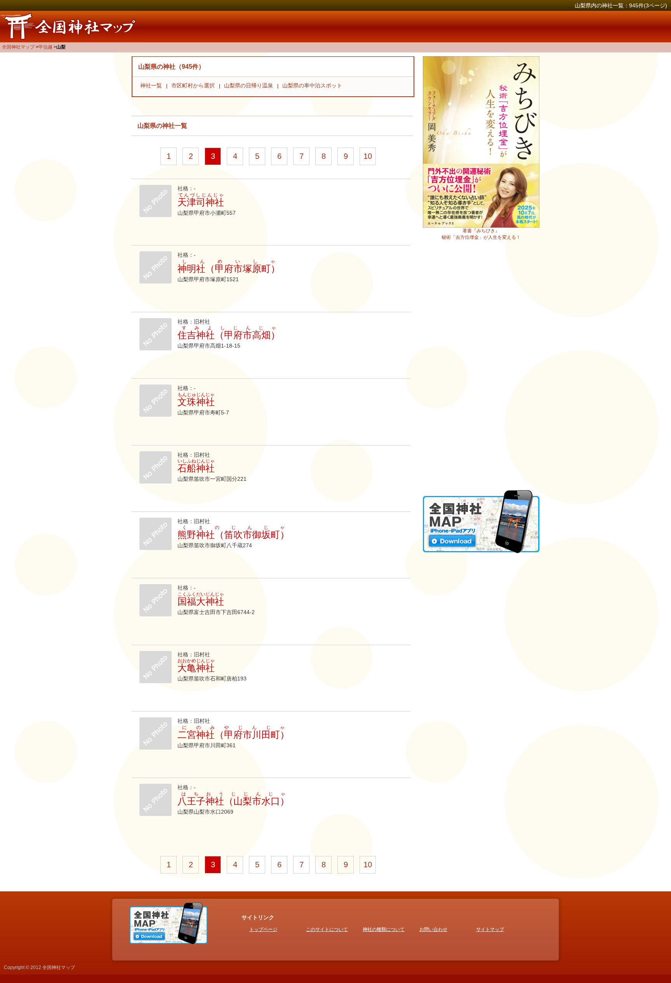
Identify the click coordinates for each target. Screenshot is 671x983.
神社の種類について (384, 929)
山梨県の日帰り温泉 (248, 85)
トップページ (263, 929)
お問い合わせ (433, 929)
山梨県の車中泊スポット (312, 85)
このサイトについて (327, 929)
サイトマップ (490, 929)
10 (367, 156)
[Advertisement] (481, 368)
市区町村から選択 (193, 85)
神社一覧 (151, 85)
